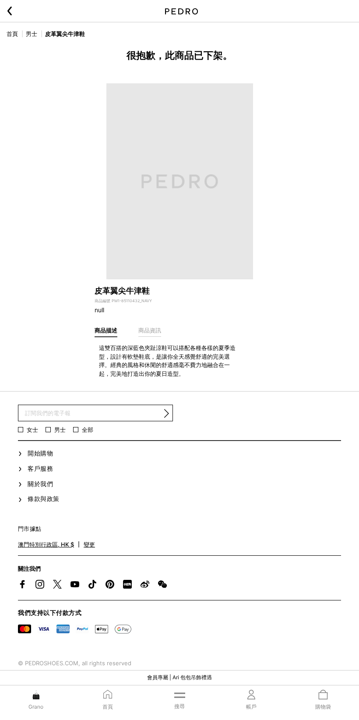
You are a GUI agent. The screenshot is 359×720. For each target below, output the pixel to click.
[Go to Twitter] (57, 584)
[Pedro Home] (181, 10)
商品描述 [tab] (106, 330)
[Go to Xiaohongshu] (127, 584)
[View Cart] (323, 695)
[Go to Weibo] (145, 584)
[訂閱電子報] (166, 413)
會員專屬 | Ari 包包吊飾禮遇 (179, 677)
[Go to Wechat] (162, 584)
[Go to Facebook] (22, 584)
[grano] (36, 694)
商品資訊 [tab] (149, 330)
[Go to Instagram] (39, 584)
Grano (35, 706)
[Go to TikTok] (92, 584)
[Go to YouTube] (74, 584)
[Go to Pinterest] (110, 584)
